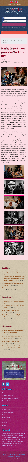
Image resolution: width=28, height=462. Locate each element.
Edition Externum (8, 395)
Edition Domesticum (9, 393)
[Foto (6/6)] (14, 248)
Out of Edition (7, 401)
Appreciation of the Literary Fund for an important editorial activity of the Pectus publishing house (14, 278)
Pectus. (16, 458)
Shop (14, 4)
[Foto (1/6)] (14, 171)
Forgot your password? (19, 27)
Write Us (6, 425)
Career (5, 422)
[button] (3, 384)
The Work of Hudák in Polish (12, 310)
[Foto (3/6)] (14, 202)
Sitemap (6, 415)
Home (9, 4)
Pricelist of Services (9, 420)
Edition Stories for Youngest (11, 398)
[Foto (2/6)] (14, 187)
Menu (14, 32)
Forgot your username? (7, 27)
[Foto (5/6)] (14, 233)
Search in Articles (8, 412)
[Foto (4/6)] (14, 217)
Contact (19, 4)
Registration (7, 409)
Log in (14, 24)
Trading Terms (7, 417)
